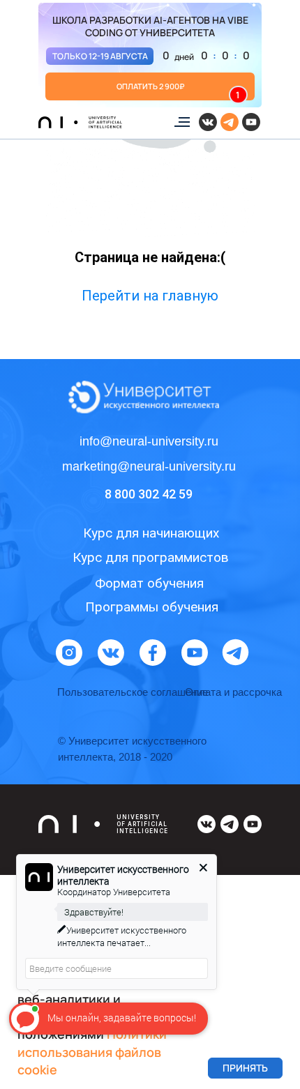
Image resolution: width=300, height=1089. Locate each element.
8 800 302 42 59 (149, 494)
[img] (150, 55)
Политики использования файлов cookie (92, 1051)
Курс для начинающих (151, 533)
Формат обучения (149, 583)
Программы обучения (151, 607)
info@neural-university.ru (149, 441)
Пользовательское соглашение (132, 692)
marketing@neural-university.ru (149, 466)
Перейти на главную (150, 295)
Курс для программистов (151, 557)
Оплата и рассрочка (233, 692)
